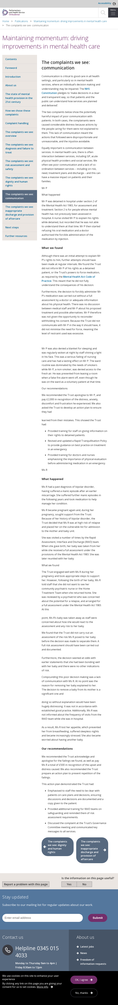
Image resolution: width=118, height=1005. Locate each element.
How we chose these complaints (17, 112)
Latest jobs (87, 946)
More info (42, 987)
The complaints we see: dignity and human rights (19, 181)
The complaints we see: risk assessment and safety (19, 165)
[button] (103, 13)
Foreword (11, 68)
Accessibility (104, 3)
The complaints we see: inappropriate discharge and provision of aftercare (19, 212)
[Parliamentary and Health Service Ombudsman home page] (34, 12)
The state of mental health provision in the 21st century (19, 98)
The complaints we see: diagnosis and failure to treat (19, 148)
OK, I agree (81, 979)
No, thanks (81, 993)
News (83, 953)
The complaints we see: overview (19, 134)
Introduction (13, 76)
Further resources (16, 236)
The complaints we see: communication (19, 196)
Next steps (12, 227)
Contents (11, 59)
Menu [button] (113, 9)
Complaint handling (16, 123)
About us (10, 85)
